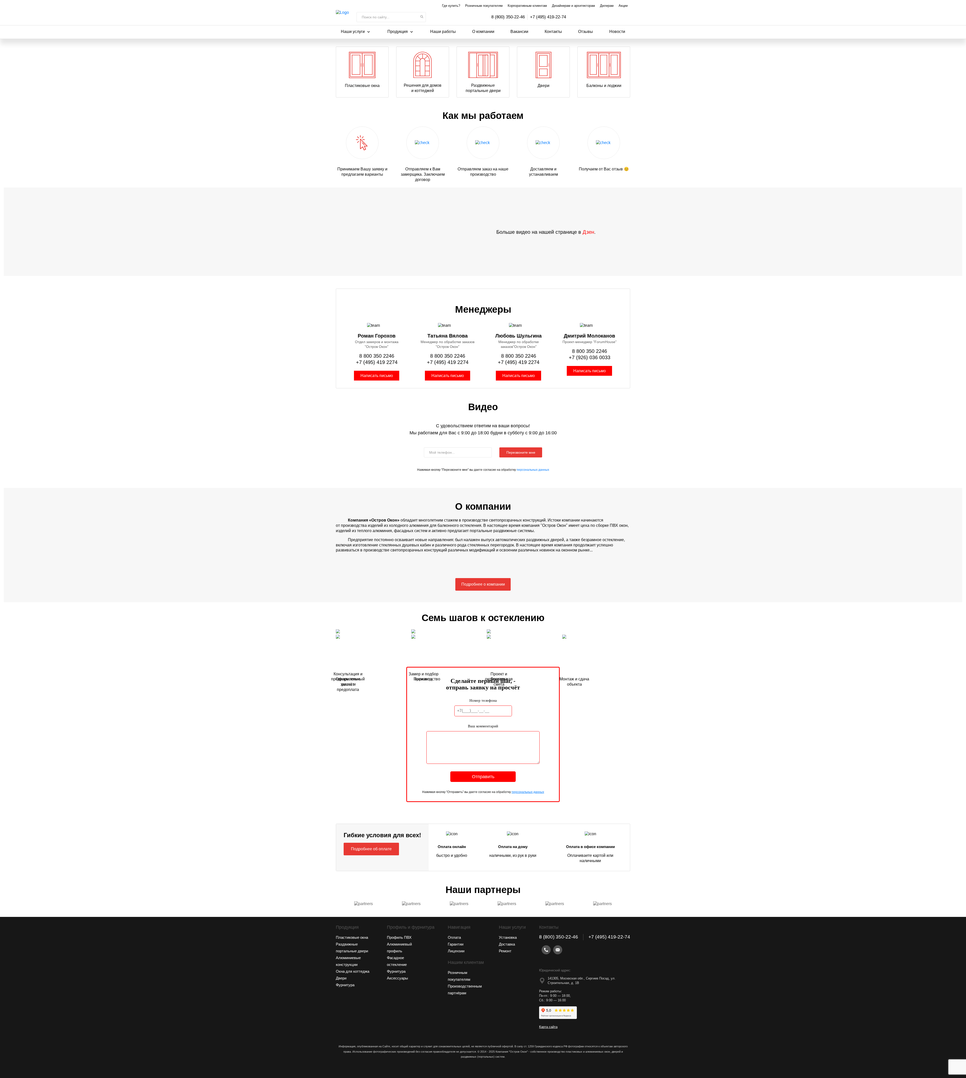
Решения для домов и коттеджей (422, 88)
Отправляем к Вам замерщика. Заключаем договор (423, 174)
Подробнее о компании (483, 584)
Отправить (483, 776)
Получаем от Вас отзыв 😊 (604, 169)
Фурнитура (345, 985)
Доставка (507, 944)
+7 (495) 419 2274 (376, 362)
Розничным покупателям (484, 6)
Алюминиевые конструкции (348, 961)
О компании (483, 31)
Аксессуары (397, 978)
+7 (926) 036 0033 (589, 357)
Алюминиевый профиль (399, 947)
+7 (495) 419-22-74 (548, 17)
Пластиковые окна (362, 85)
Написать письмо (376, 375)
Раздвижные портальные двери (483, 88)
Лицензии (456, 951)
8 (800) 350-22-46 (508, 17)
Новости (617, 31)
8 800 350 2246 (376, 356)
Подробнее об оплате (371, 849)
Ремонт (505, 951)
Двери (543, 85)
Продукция (397, 31)
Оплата (454, 937)
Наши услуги (353, 31)
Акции (623, 6)
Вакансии (519, 31)
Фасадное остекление (397, 961)
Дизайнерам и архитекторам (573, 6)
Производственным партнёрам (465, 989)
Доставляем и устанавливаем (543, 171)
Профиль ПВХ (399, 937)
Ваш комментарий (483, 726)
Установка (508, 937)
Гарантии (455, 944)
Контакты (553, 31)
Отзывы (585, 31)
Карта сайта (548, 1027)
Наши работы (443, 31)
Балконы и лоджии (603, 85)
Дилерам (607, 6)
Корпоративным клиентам (527, 6)
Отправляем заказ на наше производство (483, 171)
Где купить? (451, 6)
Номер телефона (483, 700)
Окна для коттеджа (352, 971)
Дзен (588, 232)
